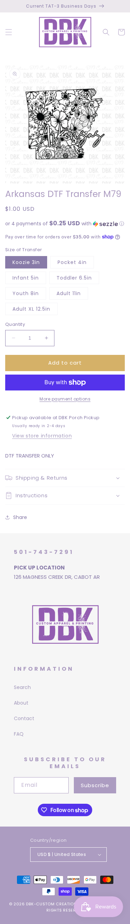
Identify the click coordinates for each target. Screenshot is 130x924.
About (21, 702)
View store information (42, 435)
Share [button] (20, 517)
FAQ (19, 733)
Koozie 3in (26, 262)
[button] (8, 32)
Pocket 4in (72, 262)
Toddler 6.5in (74, 277)
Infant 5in (25, 277)
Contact (24, 718)
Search (22, 687)
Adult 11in (69, 293)
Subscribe (95, 785)
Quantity (15, 324)
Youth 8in (25, 293)
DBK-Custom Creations (52, 904)
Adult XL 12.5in (31, 308)
